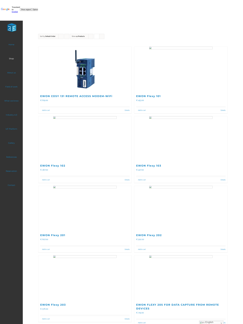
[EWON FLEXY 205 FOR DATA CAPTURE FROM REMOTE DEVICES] (180, 277)
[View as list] (101, 36)
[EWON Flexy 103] (180, 138)
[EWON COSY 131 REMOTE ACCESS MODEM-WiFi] (84, 69)
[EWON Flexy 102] (84, 138)
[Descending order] (66, 36)
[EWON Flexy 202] (180, 208)
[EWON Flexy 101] (180, 69)
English (209, 322)
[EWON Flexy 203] (84, 277)
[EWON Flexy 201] (84, 208)
